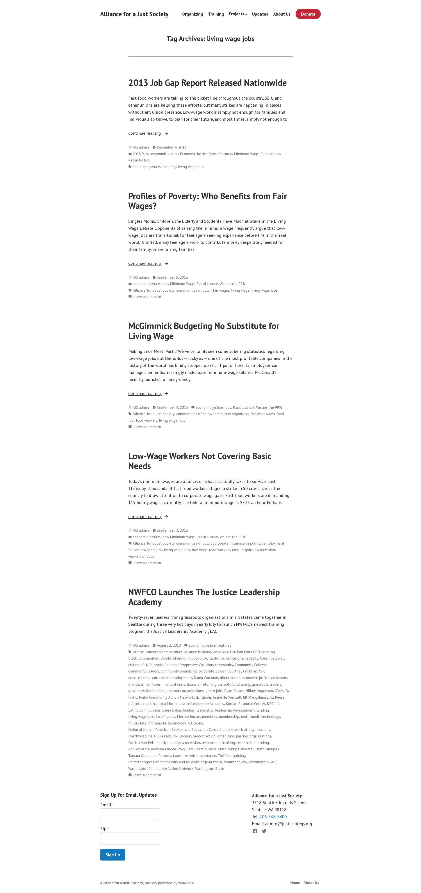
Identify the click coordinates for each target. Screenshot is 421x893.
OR (175, 736)
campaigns (234, 658)
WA (244, 761)
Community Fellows (251, 664)
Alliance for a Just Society (134, 14)
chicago (134, 664)
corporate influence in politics (237, 543)
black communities (143, 658)
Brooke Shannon (174, 658)
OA (150, 736)
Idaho (132, 697)
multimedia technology (167, 723)
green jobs (214, 690)
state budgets (267, 748)
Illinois (206, 697)
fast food (276, 413)
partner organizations (253, 736)
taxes (177, 755)
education (279, 677)
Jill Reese (277, 697)
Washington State (209, 768)
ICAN (279, 690)
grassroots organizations (184, 690)
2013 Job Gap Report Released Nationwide (207, 82)
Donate (308, 14)
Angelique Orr (224, 651)
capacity (251, 658)
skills (212, 748)
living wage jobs (191, 166)
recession (267, 549)
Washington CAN (262, 761)
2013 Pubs (141, 153)
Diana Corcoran (206, 677)
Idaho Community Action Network (166, 697)
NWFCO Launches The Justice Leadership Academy (204, 596)
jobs (165, 283)
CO (144, 664)
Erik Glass (136, 684)
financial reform (200, 684)
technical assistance (199, 755)
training (238, 755)
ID (286, 690)
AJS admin (141, 147)
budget (195, 658)
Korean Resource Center (245, 703)
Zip (104, 829)
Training (216, 14)
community (224, 664)
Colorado (156, 664)
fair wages (221, 290)
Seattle (201, 748)
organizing (225, 736)
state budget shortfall (236, 748)
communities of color (193, 290)
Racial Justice (139, 160)
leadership (204, 710)
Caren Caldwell (272, 658)
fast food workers (142, 420)
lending (263, 710)
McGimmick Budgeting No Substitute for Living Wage (203, 330)
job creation (145, 703)
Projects (236, 14)
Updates (260, 14)
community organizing (231, 413)
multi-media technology (260, 716)
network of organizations (249, 729)
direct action (230, 677)
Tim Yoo (224, 755)
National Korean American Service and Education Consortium (177, 729)
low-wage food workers (211, 549)
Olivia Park (162, 736)
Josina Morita (167, 703)
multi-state (137, 723)
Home (295, 882)
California (216, 658)
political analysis (169, 742)
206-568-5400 (273, 816)
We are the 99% (233, 283)
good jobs (154, 549)
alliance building (197, 651)
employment (274, 543)
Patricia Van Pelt (141, 742)
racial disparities (245, 549)
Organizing (192, 14)
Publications (270, 153)
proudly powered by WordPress (169, 882)
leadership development (235, 710)
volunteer (232, 761)
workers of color (141, 556)
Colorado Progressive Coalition (188, 664)
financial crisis (173, 684)
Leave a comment (147, 297)
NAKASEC (195, 723)
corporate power (212, 671)
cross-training (139, 677)
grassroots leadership (145, 690)
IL (197, 697)
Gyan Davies (234, 690)
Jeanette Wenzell (227, 697)
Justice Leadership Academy (201, 703)
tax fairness (161, 755)
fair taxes (153, 684)
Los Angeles (165, 716)
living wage (240, 290)
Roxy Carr (185, 748)
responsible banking (218, 742)
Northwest (137, 736)
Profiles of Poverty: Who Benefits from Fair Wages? (207, 200)
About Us (282, 14)
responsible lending (253, 742)
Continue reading (157, 133)
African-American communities (158, 651)
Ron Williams (138, 748)
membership (229, 716)
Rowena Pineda (163, 748)
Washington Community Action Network (160, 768)
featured (225, 153)
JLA (131, 703)
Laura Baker (171, 710)
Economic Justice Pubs (198, 153)
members (209, 716)
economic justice (164, 153)
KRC (270, 703)
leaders (189, 710)
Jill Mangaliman (255, 697)
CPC (262, 671)
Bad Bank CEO (248, 651)
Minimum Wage (246, 153)
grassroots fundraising (232, 684)
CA (205, 658)
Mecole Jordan (188, 716)
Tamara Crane (139, 755)
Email (107, 805)
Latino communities (144, 710)
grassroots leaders (266, 684)
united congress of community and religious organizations (175, 761)
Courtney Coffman (242, 671)
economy (169, 166)
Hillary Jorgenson (259, 690)
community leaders (143, 671)
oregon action (204, 736)
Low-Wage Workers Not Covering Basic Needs (199, 460)
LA (277, 703)
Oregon (185, 736)
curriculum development (172, 677)
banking (268, 651)
